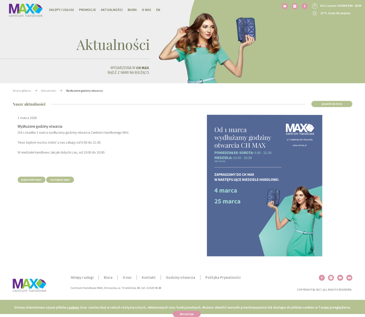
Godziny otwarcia (180, 277)
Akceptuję (187, 314)
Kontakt (149, 277)
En (158, 9)
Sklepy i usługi (61, 9)
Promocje (87, 9)
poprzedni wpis (31, 179)
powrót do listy (332, 104)
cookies (73, 307)
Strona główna (22, 90)
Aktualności (112, 9)
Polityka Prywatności (223, 277)
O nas (146, 9)
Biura (132, 9)
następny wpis (60, 179)
